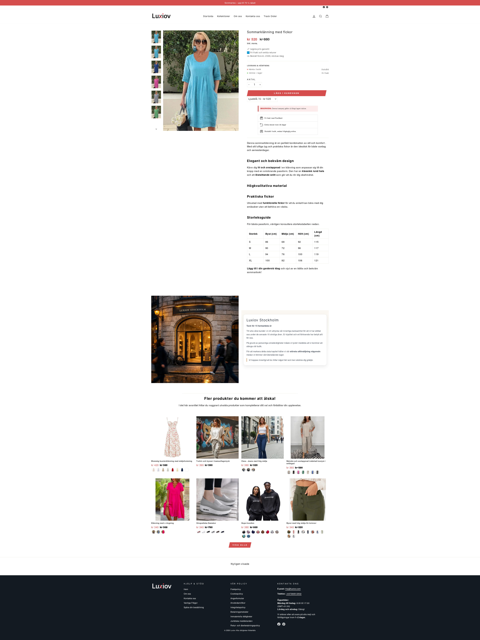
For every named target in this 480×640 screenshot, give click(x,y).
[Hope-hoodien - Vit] (272, 532)
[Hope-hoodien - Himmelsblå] (244, 536)
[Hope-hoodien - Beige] (277, 532)
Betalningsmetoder (239, 611)
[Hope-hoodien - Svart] (244, 532)
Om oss (238, 16)
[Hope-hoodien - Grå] (248, 536)
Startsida (208, 16)
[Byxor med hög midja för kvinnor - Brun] (289, 536)
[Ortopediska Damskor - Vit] (203, 532)
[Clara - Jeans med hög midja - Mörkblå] (244, 470)
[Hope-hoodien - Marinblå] (253, 532)
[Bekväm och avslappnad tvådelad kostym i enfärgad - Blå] (312, 472)
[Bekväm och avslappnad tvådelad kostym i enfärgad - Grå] (289, 472)
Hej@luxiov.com (293, 588)
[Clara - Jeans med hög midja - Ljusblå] (253, 470)
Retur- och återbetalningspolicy (245, 625)
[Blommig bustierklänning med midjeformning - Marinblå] (182, 470)
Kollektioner (223, 16)
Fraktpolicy (235, 589)
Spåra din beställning (194, 607)
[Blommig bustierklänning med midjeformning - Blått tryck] (158, 470)
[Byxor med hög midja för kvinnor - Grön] (289, 532)
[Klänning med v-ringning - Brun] (154, 532)
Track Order (270, 16)
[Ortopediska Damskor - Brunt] (218, 532)
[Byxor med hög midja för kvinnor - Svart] (298, 532)
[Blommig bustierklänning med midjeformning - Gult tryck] (163, 470)
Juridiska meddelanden (241, 620)
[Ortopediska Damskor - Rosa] (199, 532)
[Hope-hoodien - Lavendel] (248, 532)
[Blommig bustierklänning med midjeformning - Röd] (172, 470)
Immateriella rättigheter (241, 616)
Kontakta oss (253, 16)
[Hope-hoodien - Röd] (267, 532)
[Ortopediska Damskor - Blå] (222, 532)
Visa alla (240, 545)
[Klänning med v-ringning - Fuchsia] (163, 532)
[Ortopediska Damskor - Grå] (213, 532)
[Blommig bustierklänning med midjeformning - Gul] (177, 470)
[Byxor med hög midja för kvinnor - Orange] (312, 532)
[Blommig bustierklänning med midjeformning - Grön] (168, 470)
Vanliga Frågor (191, 602)
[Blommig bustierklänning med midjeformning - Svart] (187, 470)
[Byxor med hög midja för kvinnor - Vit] (303, 532)
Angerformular (237, 598)
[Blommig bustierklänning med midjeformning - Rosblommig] (154, 470)
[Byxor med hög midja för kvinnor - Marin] (308, 532)
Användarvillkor (237, 602)
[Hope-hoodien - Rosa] (258, 532)
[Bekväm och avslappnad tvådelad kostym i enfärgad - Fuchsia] (298, 472)
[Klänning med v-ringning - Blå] (158, 532)
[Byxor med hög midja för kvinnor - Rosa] (294, 532)
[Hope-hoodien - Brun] (263, 532)
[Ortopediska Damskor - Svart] (208, 532)
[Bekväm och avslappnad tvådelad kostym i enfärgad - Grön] (303, 472)
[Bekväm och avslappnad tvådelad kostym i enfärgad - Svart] (294, 472)
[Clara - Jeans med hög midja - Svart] (248, 470)
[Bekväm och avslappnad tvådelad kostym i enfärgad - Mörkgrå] (317, 472)
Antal (251, 79)
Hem (186, 589)
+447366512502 (294, 593)
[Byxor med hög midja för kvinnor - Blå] (317, 532)
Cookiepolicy (236, 593)
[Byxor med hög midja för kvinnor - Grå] (294, 536)
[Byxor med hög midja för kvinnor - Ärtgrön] (322, 532)
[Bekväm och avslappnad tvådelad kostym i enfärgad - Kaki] (308, 472)
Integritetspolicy (237, 607)
